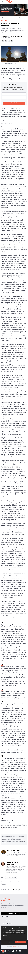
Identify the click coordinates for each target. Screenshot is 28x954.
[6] (16, 592)
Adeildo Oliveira (5, 36)
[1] (16, 238)
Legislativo (5, 68)
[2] (18, 423)
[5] (23, 534)
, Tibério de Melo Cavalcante (15, 36)
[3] (25, 477)
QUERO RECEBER (14, 103)
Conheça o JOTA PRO (14, 913)
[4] (12, 486)
